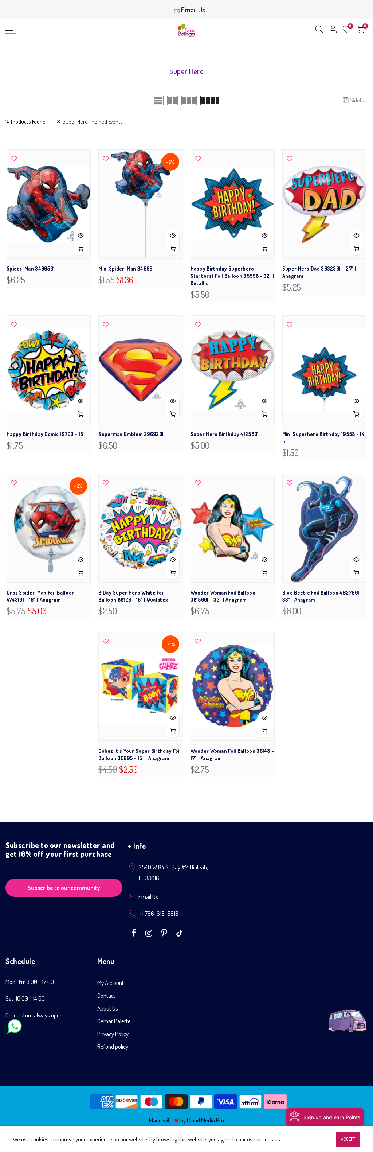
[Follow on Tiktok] (179, 932)
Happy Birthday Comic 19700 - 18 (45, 434)
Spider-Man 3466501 (31, 268)
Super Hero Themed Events (93, 121)
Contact (106, 995)
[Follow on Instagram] (149, 932)
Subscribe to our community (64, 887)
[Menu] (63, 31)
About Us (107, 1008)
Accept (348, 1139)
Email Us (193, 9)
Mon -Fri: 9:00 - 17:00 (29, 981)
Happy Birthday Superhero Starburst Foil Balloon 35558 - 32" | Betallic (233, 275)
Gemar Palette (114, 1021)
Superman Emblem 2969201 (131, 434)
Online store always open (34, 1015)
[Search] (319, 30)
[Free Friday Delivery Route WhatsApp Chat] (347, 1015)
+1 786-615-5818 (159, 913)
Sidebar (359, 100)
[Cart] (361, 30)
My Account (110, 982)
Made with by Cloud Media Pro (186, 1120)
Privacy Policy (113, 1034)
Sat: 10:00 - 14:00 (25, 998)
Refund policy (112, 1046)
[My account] (333, 30)
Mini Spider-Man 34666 (125, 268)
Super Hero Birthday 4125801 (225, 434)
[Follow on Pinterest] (165, 932)
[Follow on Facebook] (134, 932)
